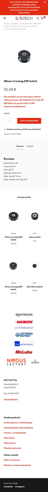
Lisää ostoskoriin (29, 121)
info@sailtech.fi (11, 399)
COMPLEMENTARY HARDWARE (30, 24)
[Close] (44, 2)
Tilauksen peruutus (12, 448)
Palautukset (9, 438)
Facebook (8, 486)
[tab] (20, 146)
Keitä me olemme (12, 460)
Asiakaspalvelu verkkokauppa (18, 422)
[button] (5, 18)
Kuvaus (20, 146)
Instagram (20, 486)
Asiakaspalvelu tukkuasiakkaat (18, 427)
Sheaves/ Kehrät (10, 26)
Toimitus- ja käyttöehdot (15, 433)
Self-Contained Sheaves (28, 26)
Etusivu (7, 24)
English (30, 146)
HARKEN (14, 24)
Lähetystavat (10, 443)
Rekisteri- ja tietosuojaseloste (17, 465)
